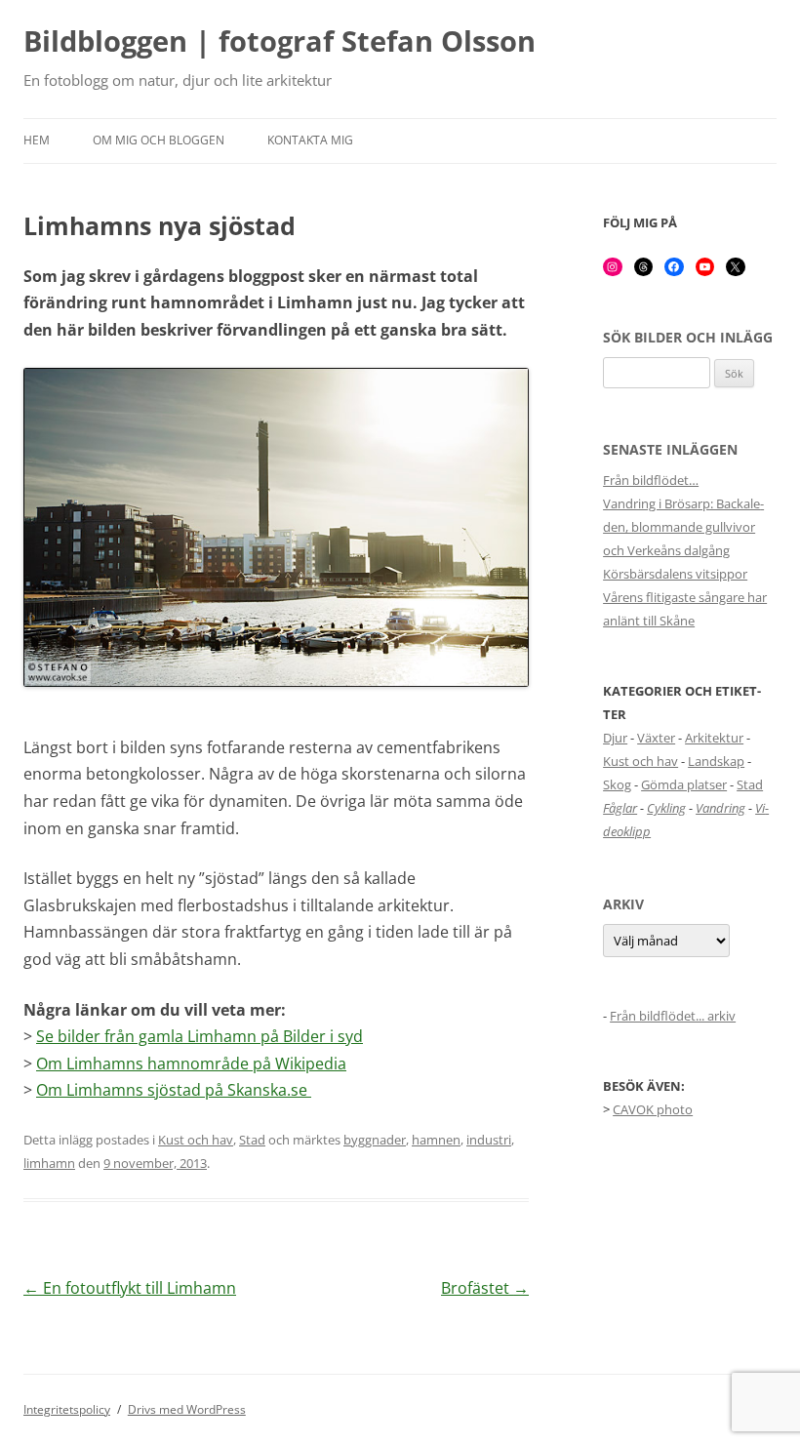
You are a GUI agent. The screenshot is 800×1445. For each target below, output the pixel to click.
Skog (617, 784)
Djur (615, 737)
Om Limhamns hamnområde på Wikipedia (191, 1063)
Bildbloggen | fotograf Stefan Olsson (279, 41)
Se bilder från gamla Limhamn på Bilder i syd (199, 1036)
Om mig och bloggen (158, 140)
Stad (252, 1139)
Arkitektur (714, 737)
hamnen (436, 1139)
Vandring (720, 808)
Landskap (716, 761)
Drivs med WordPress (187, 1409)
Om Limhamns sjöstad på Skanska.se (173, 1090)
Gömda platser (684, 784)
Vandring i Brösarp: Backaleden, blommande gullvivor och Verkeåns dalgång (683, 527)
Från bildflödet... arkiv (673, 1015)
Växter (656, 737)
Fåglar (620, 808)
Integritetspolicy (66, 1409)
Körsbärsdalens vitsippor (675, 573)
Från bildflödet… (651, 480)
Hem (36, 140)
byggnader (374, 1139)
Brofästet (485, 1288)
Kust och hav (195, 1139)
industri (488, 1139)
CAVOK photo (653, 1109)
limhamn (49, 1163)
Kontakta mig (310, 140)
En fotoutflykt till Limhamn (129, 1288)
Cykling (666, 808)
